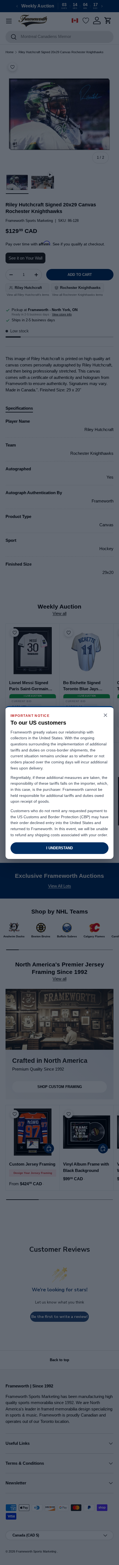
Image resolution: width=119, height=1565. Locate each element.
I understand (59, 848)
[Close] (105, 715)
